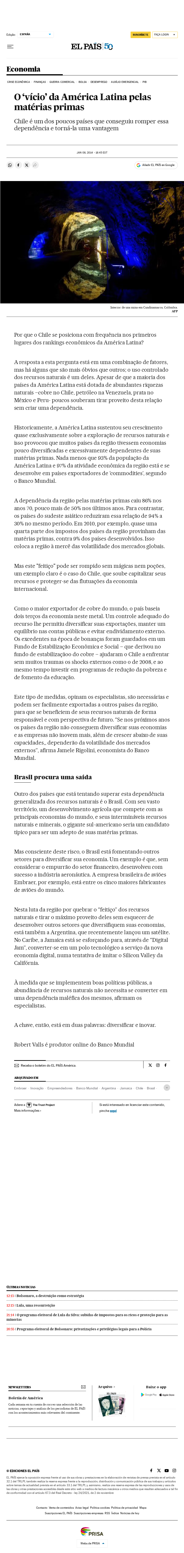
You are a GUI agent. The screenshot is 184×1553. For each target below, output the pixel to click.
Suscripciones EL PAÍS (58, 1513)
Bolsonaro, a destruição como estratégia (50, 1296)
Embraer (20, 1088)
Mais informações (26, 1110)
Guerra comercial (62, 82)
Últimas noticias (21, 1287)
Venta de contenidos (61, 1507)
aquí (113, 1111)
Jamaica (126, 1088)
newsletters (19, 1387)
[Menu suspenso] (10, 47)
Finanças (40, 82)
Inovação (37, 1088)
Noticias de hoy (129, 1513)
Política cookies (100, 1507)
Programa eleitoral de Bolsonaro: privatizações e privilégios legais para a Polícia (84, 1329)
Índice (115, 1513)
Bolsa (83, 82)
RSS (107, 1513)
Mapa (142, 1507)
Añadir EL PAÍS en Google (158, 165)
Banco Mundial (87, 1088)
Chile (139, 1088)
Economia (23, 69)
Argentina (109, 1088)
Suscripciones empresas (88, 1513)
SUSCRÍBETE (141, 34)
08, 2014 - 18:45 (92, 152)
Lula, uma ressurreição (36, 1305)
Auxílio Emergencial (125, 82)
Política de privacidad (124, 1507)
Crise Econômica (18, 82)
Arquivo (105, 1387)
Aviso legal (82, 1507)
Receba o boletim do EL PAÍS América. (48, 1065)
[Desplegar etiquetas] (167, 1087)
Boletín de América (25, 1398)
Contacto (41, 1507)
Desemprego (99, 82)
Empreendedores (59, 1088)
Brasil (151, 1088)
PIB (145, 82)
